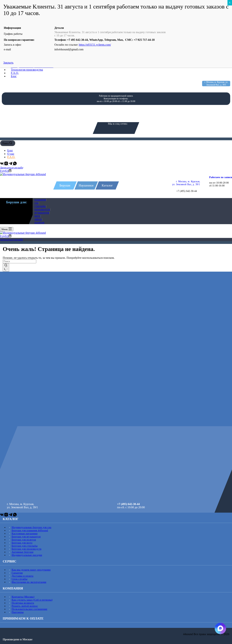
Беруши (64, 185)
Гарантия (17, 572)
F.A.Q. (11, 157)
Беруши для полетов (24, 539)
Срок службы (19, 578)
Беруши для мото (22, 542)
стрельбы (40, 206)
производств (42, 209)
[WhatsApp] (15, 164)
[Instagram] (6, 164)
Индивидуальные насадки (27, 555)
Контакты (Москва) (23, 596)
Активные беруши (22, 551)
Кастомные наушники (25, 533)
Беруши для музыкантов (26, 536)
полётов (39, 222)
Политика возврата (23, 602)
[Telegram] (11, 164)
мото (37, 215)
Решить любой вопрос (25, 605)
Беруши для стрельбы (25, 545)
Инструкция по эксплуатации (29, 582)
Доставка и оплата (22, 575)
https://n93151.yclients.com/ (95, 44)
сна (36, 202)
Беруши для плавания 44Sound (30, 530)
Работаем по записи (220, 177)
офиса (38, 219)
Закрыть (8, 62)
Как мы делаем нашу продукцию (31, 569)
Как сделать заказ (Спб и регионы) (32, 599)
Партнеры (18, 612)
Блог (10, 150)
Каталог (107, 185)
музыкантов (41, 212)
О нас (10, 153)
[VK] (2, 164)
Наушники (86, 185)
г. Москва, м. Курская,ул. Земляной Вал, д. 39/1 (186, 183)
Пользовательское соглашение (29, 609)
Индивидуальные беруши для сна (31, 527)
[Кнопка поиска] (6, 267)
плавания (40, 199)
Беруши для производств (26, 548)
